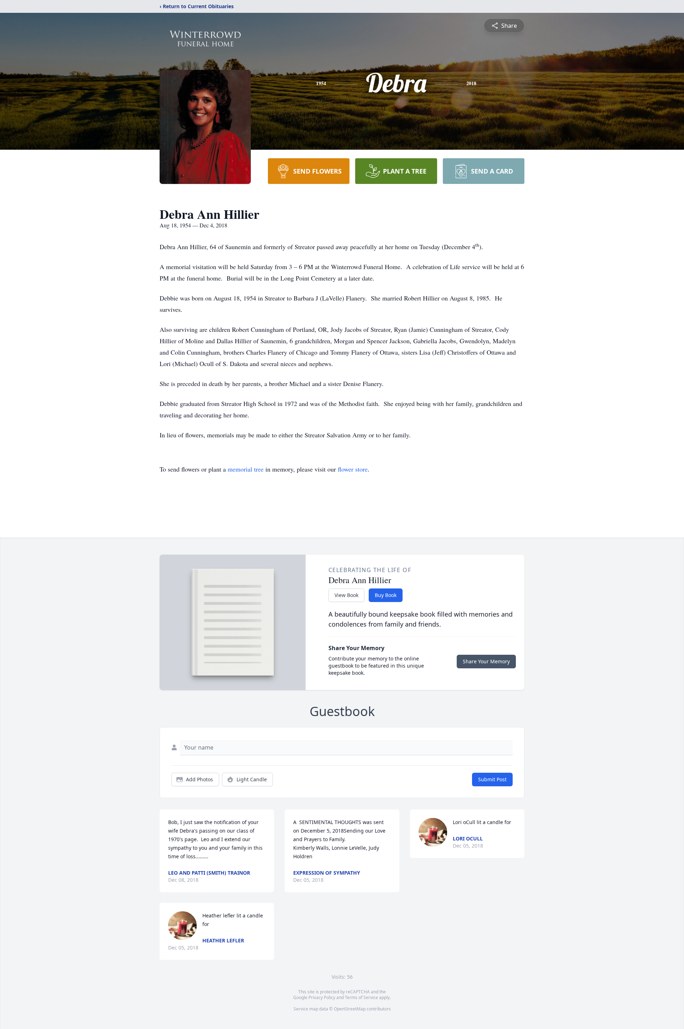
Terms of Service (361, 997)
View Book (346, 595)
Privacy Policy (322, 997)
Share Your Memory (486, 661)
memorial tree (246, 469)
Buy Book (386, 595)
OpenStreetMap (350, 1009)
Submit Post (492, 779)
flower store (353, 469)
